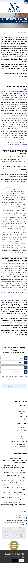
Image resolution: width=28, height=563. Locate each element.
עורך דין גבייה (21, 428)
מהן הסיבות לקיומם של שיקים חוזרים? (14, 293)
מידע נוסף (15, 560)
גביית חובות (24, 322)
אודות (24, 408)
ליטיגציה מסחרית (20, 447)
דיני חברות (22, 436)
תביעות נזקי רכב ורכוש (18, 441)
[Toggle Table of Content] (4, 33)
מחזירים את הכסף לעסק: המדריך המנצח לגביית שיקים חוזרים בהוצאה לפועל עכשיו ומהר (14, 460)
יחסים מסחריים (23, 94)
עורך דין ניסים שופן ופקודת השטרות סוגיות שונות (14, 498)
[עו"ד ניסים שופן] (14, 7)
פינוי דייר (23, 450)
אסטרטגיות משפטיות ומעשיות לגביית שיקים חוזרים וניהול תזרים (13, 493)
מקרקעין (23, 439)
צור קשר (23, 419)
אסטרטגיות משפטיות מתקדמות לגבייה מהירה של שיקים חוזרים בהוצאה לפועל (13, 487)
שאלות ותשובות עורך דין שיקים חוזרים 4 (13, 506)
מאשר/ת (21, 560)
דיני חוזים (22, 433)
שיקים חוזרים (15, 116)
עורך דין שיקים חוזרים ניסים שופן (15, 502)
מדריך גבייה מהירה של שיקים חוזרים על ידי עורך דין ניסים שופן (14, 481)
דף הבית (23, 406)
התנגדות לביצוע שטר (19, 444)
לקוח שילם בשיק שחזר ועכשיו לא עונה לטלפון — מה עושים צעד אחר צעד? (14, 475)
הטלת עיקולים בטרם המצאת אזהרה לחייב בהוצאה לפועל (14, 143)
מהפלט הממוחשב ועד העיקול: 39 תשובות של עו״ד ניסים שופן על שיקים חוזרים (13, 467)
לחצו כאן (20, 383)
